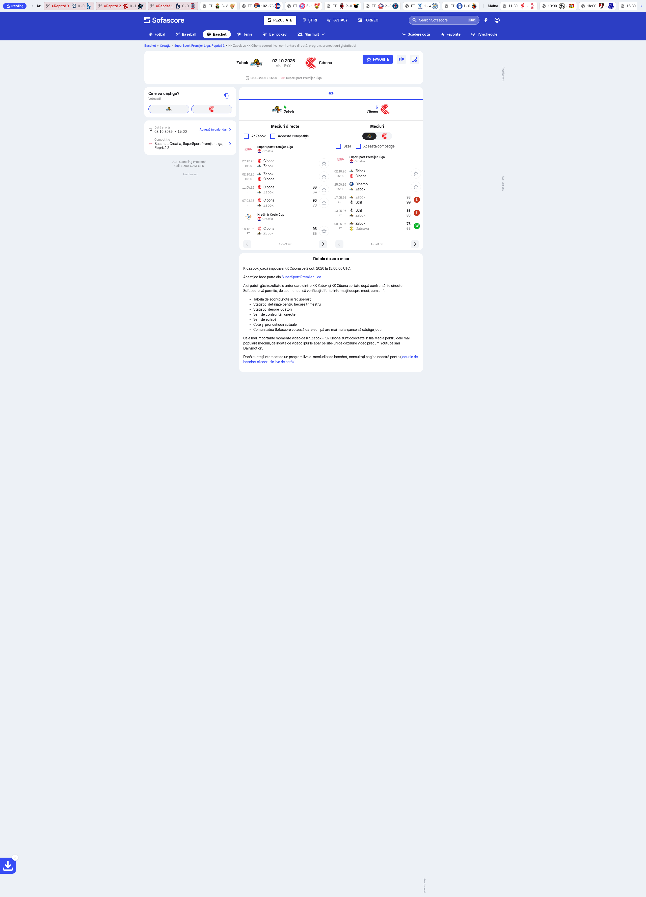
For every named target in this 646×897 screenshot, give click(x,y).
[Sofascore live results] (164, 20)
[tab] (331, 93)
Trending (17, 6)
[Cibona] (311, 63)
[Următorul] (641, 6)
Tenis (247, 34)
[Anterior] (33, 6)
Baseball (189, 34)
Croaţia (165, 45)
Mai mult (308, 34)
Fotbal (160, 34)
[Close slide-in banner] (15, 858)
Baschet (220, 34)
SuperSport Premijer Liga (199, 45)
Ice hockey (278, 34)
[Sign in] (497, 20)
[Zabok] (256, 63)
